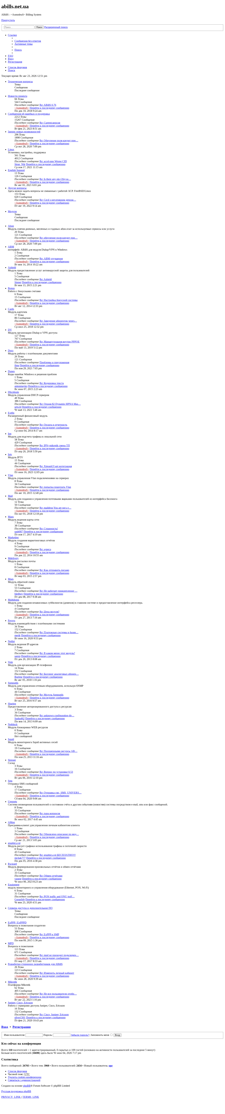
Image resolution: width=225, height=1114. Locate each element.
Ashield (12, 267)
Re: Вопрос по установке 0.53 (56, 771)
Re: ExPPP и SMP (49, 934)
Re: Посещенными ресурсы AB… (58, 751)
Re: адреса (45, 549)
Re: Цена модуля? (49, 611)
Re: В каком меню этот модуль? (57, 653)
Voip (10, 662)
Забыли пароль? (80, 1035)
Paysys (11, 620)
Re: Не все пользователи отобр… (58, 993)
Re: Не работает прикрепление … (58, 590)
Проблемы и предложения (54, 362)
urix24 (17, 407)
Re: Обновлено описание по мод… (59, 834)
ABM (11, 246)
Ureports (12, 801)
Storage (12, 760)
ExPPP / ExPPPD (17, 922)
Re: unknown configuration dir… (57, 715)
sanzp (17, 656)
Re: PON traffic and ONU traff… (57, 896)
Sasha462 (19, 718)
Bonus (11, 288)
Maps (11, 516)
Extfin (11, 412)
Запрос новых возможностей (24, 131)
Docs (10, 350)
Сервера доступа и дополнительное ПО (30, 908)
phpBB (27, 1085)
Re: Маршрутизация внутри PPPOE (60, 341)
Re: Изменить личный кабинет (57, 973)
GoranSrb (19, 899)
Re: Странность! (49, 528)
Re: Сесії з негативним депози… (58, 199)
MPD (11, 943)
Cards (11, 309)
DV (10, 329)
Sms (10, 780)
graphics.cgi (14, 843)
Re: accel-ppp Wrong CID (53, 161)
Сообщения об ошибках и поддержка (29, 113)
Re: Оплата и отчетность (53, 424)
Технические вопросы (20, 81)
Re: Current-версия (50, 122)
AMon (11, 822)
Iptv (10, 454)
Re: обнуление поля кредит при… (59, 237)
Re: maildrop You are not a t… (55, 507)
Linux (11, 149)
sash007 (18, 531)
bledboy (18, 593)
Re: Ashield (46, 279)
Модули (12, 211)
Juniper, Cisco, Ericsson (20, 1002)
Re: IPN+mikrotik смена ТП (55, 445)
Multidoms (13, 599)
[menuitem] (27, 41)
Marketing (13, 537)
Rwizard (12, 863)
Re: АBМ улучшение (51, 258)
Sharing (12, 703)
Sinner (17, 282)
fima (16, 365)
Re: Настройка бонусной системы (59, 300)
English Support (16, 170)
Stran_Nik (19, 164)
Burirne (18, 677)
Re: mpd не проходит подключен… (59, 955)
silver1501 (19, 1017)
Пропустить (8, 20)
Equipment (13, 884)
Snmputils (13, 682)
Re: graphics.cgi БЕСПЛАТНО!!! (58, 855)
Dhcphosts (13, 392)
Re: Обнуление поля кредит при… (59, 140)
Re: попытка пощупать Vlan (55, 487)
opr (111, 1065)
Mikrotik (12, 981)
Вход (4, 1027)
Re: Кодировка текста (52, 383)
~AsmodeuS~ (21, 107)
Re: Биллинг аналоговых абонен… (59, 674)
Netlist (11, 641)
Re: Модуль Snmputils (51, 694)
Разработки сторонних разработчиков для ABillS (35, 964)
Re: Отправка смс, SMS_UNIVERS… (61, 792)
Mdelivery (13, 558)
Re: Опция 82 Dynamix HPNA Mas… (60, 404)
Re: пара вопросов (50, 813)
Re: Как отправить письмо (54, 570)
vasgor (17, 878)
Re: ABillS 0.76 (48, 105)
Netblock (12, 724)
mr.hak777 (20, 858)
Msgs (11, 579)
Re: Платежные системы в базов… (59, 632)
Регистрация (22, 1027)
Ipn (9, 433)
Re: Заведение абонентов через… (58, 320)
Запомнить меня (100, 1035)
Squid (11, 739)
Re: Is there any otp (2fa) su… (55, 179)
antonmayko (20, 386)
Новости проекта (17, 96)
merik (17, 635)
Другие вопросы (17, 188)
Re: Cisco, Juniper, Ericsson (54, 1014)
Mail (10, 496)
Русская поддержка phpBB (16, 1091)
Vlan (10, 475)
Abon (11, 226)
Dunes (11, 371)
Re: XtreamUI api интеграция (56, 466)
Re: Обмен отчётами (51, 875)
